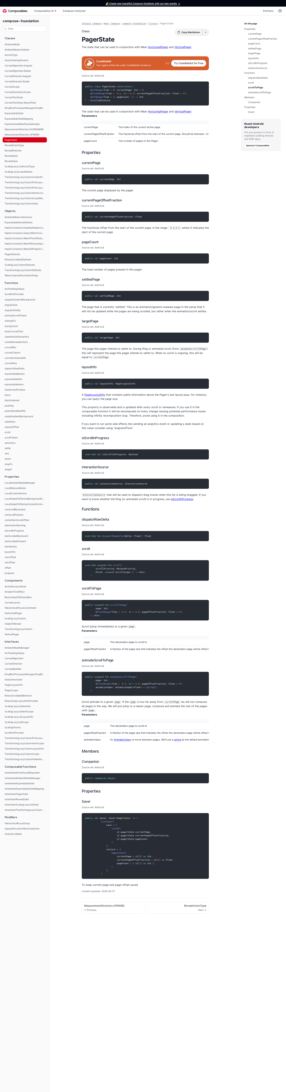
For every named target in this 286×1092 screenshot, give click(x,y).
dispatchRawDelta (95, 519)
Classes (153, 23)
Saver (86, 801)
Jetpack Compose (92, 23)
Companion (90, 762)
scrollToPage (91, 588)
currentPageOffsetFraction (102, 200)
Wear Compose (112, 23)
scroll (86, 549)
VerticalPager (182, 47)
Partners (268, 10)
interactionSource (95, 467)
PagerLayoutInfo (94, 394)
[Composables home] (15, 11)
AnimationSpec (122, 739)
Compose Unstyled (74, 10)
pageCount (90, 242)
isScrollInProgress (95, 438)
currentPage (91, 163)
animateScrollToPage (98, 660)
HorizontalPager (158, 47)
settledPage (91, 279)
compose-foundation (21, 21)
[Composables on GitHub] (280, 11)
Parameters (89, 115)
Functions (90, 509)
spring (177, 739)
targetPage (90, 321)
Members (90, 751)
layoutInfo (89, 367)
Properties (91, 152)
